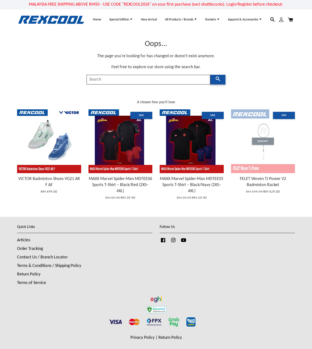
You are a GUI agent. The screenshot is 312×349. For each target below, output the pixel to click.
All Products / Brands (179, 19)
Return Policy (28, 274)
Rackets (211, 19)
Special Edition (119, 19)
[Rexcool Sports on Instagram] (173, 242)
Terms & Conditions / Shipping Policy (49, 266)
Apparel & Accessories (243, 19)
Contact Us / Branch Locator (42, 257)
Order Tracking (30, 248)
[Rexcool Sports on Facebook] (163, 242)
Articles (23, 240)
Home (97, 19)
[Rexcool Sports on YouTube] (183, 242)
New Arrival (149, 19)
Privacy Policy (142, 337)
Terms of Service (31, 283)
